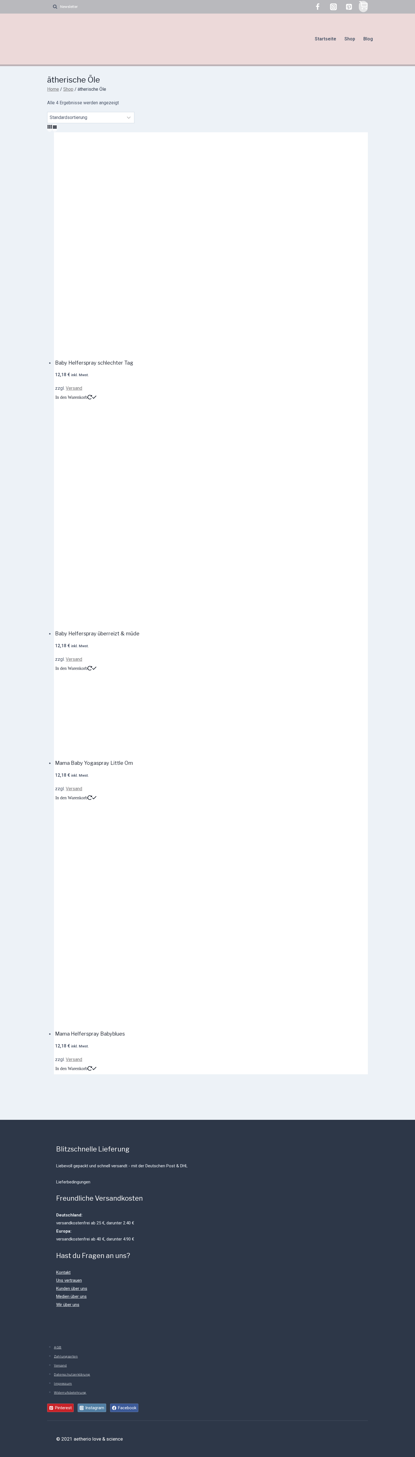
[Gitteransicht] (49, 128)
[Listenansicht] (54, 128)
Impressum (63, 1383)
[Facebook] (317, 7)
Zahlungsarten (66, 1356)
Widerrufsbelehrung (70, 1393)
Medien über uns (71, 1296)
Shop (349, 39)
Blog (368, 39)
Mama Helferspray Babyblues (90, 1034)
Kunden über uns (71, 1288)
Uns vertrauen (69, 1280)
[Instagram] (333, 7)
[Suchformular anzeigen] (52, 7)
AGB (58, 1347)
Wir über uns (67, 1304)
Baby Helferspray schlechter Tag (94, 363)
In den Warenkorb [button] (71, 397)
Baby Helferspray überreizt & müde (97, 634)
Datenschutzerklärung (72, 1374)
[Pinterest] (349, 7)
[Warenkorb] (363, 6)
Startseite (325, 39)
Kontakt (63, 1272)
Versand (74, 388)
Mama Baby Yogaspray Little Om (94, 763)
